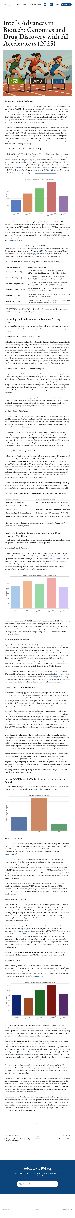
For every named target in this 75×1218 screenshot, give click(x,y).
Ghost (70, 1209)
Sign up (37, 1209)
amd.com (8, 915)
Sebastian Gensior (9, 17)
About (25, 4)
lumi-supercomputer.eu (22, 931)
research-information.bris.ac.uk (45, 173)
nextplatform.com (42, 254)
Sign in (57, 4)
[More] (45, 4)
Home (18, 4)
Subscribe (67, 4)
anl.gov (59, 159)
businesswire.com (17, 167)
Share (37, 1136)
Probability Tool (35, 4)
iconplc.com (26, 427)
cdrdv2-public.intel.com (49, 355)
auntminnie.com (10, 854)
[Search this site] (51, 4)
